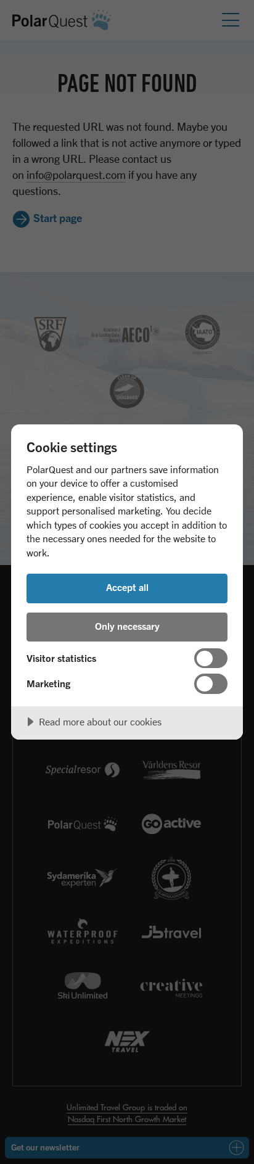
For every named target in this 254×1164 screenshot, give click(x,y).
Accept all (127, 587)
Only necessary (127, 626)
